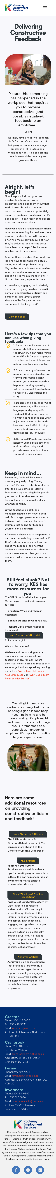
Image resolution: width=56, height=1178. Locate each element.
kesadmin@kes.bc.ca (23, 1028)
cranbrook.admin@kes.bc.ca (28, 1053)
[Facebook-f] (16, 1170)
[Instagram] (28, 1170)
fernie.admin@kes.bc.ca (25, 1075)
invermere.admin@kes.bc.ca (27, 1101)
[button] (45, 7)
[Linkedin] (40, 1170)
